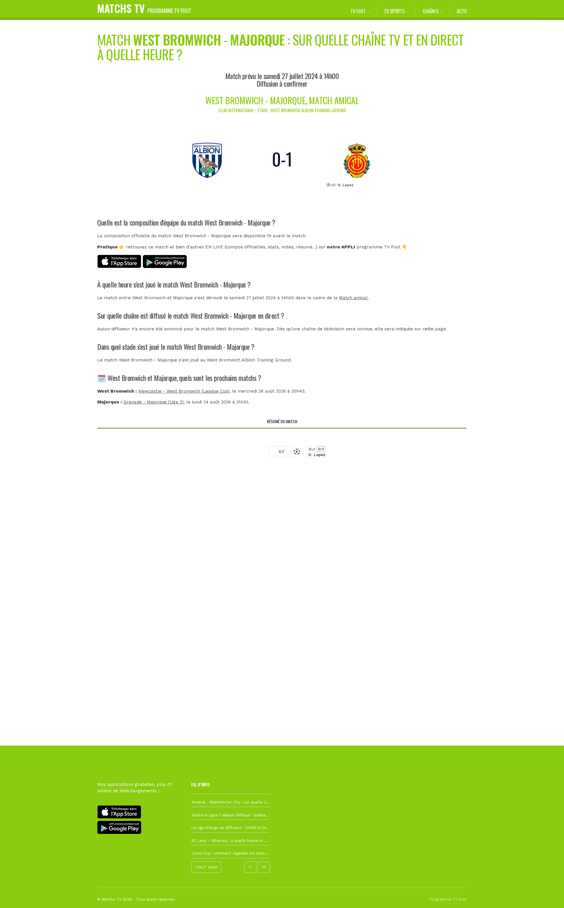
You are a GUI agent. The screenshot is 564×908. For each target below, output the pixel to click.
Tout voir (206, 867)
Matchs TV (144, 8)
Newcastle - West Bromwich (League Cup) (183, 391)
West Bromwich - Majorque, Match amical (282, 100)
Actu (462, 11)
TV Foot (358, 11)
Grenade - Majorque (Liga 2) (153, 402)
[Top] (548, 895)
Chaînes (431, 11)
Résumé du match (282, 421)
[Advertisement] (282, 575)
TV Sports (394, 11)
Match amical (353, 297)
